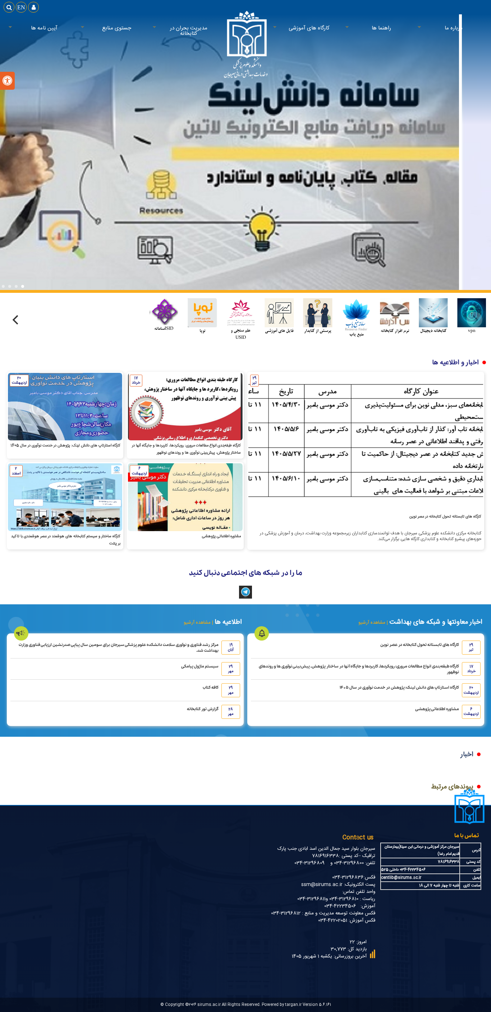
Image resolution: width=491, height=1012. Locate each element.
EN (21, 7)
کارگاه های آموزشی (315, 28)
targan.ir (293, 1005)
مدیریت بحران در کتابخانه (195, 31)
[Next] (16, 320)
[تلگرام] (245, 598)
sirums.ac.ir (209, 1005)
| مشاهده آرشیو (373, 623)
